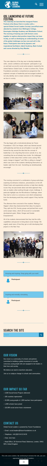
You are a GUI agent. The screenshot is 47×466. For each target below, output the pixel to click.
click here (12, 438)
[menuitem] (35, 4)
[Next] (41, 273)
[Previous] (36, 273)
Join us (6, 373)
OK (24, 462)
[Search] (35, 4)
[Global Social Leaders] (19, 4)
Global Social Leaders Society (19, 26)
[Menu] (40, 4)
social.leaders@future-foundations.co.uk (22, 430)
